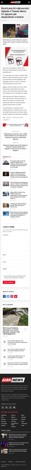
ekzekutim (6, 119)
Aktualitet (3, 415)
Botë (2, 417)
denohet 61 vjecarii (18, 117)
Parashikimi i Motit (14, 424)
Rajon (22, 415)
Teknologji (24, 423)
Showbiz (23, 417)
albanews (8, 117)
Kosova (13, 415)
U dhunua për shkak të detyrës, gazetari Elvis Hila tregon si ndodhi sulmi (18, 205)
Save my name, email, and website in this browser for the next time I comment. (15, 276)
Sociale (23, 419)
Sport (22, 421)
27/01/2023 (13, 200)
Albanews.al (7, 464)
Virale (22, 425)
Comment (6, 235)
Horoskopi (4, 423)
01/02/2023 (13, 169)
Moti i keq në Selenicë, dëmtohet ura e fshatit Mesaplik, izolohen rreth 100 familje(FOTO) (11, 331)
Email (5, 262)
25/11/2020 (3, 20)
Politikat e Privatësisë (20, 461)
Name (5, 254)
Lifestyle (13, 421)
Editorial (3, 419)
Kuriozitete (14, 419)
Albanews (3, 461)
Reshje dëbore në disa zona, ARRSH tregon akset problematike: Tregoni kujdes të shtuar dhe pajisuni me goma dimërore (18, 195)
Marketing (10, 461)
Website (5, 269)
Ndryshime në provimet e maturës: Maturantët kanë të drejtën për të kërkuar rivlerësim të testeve (18, 436)
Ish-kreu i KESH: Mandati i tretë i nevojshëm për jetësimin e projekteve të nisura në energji (17, 342)
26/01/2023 (13, 218)
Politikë (13, 426)
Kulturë (13, 417)
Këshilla (3, 425)
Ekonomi (3, 421)
